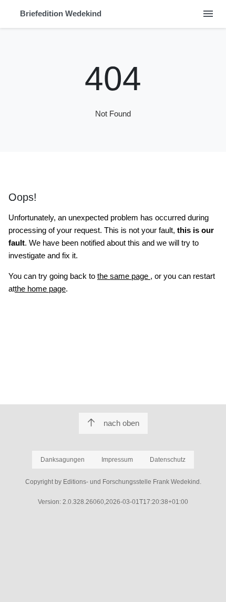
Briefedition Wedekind (60, 13)
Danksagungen (62, 459)
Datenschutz (168, 459)
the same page (123, 275)
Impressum (117, 459)
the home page (40, 288)
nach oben (121, 423)
